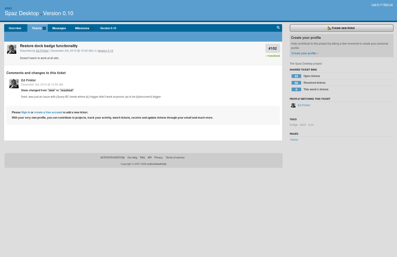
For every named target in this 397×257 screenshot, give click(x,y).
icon (311, 124)
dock (303, 124)
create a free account (48, 112)
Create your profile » (305, 53)
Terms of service (175, 157)
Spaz (8, 8)
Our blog (132, 157)
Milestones (80, 28)
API (150, 157)
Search (278, 28)
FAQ (142, 157)
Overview (15, 28)
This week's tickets (312, 89)
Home (294, 139)
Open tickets (307, 76)
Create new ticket (343, 28)
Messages (59, 28)
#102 (273, 48)
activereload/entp (112, 157)
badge (294, 124)
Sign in (25, 112)
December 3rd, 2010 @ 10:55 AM (42, 84)
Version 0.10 (58, 13)
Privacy (158, 157)
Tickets (34, 28)
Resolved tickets (310, 82)
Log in (375, 4)
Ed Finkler (42, 50)
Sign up (388, 4)
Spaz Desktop (22, 13)
